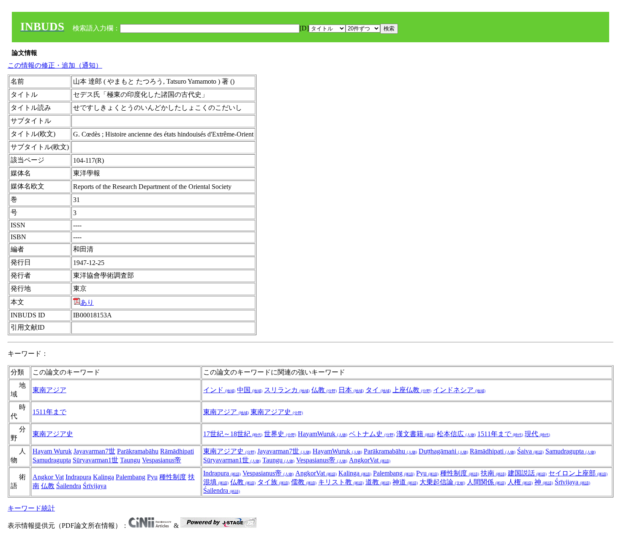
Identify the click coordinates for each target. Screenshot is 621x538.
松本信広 (456, 433)
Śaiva (530, 451)
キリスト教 (341, 482)
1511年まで (49, 411)
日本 (351, 389)
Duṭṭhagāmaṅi (443, 451)
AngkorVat (369, 460)
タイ (378, 389)
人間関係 (486, 482)
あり (87, 302)
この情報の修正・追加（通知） (55, 65)
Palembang (130, 477)
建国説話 (527, 473)
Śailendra (68, 485)
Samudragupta (52, 460)
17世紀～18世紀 (232, 433)
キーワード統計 (31, 508)
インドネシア (459, 389)
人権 (520, 482)
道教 (378, 482)
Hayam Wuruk (52, 451)
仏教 (324, 389)
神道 (405, 482)
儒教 (303, 482)
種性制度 (172, 477)
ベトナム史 (372, 433)
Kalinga (103, 477)
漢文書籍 (415, 433)
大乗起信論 (442, 482)
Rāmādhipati (177, 451)
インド (219, 389)
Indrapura (78, 477)
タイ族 (273, 482)
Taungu (130, 460)
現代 (537, 433)
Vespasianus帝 (161, 460)
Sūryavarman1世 (95, 460)
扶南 (493, 473)
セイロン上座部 (577, 473)
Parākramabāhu (137, 451)
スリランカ (287, 389)
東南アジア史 (277, 411)
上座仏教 (411, 389)
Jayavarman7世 (94, 451)
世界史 (280, 433)
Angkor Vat (48, 477)
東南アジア (49, 389)
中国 (249, 389)
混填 (216, 482)
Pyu (152, 477)
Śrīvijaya (94, 485)
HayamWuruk (322, 433)
